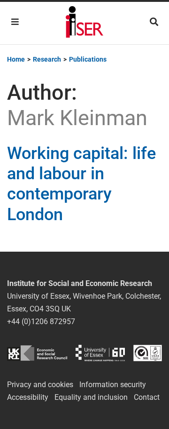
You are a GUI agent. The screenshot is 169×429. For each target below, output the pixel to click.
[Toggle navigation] (15, 22)
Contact (147, 397)
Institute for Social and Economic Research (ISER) (84, 23)
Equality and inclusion (91, 397)
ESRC (37, 353)
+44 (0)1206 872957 (41, 321)
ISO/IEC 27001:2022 (147, 353)
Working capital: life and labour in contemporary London (81, 183)
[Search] (154, 22)
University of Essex (100, 353)
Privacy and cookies (40, 384)
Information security (112, 384)
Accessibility (27, 397)
